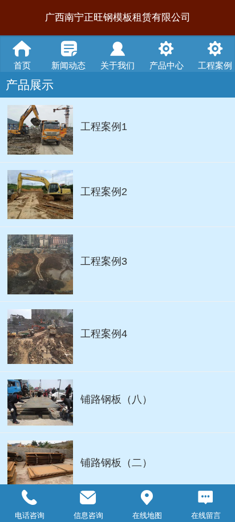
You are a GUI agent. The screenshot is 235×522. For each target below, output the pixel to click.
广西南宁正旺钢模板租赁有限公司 (118, 17)
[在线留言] (205, 498)
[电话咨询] (29, 498)
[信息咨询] (88, 498)
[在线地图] (147, 498)
